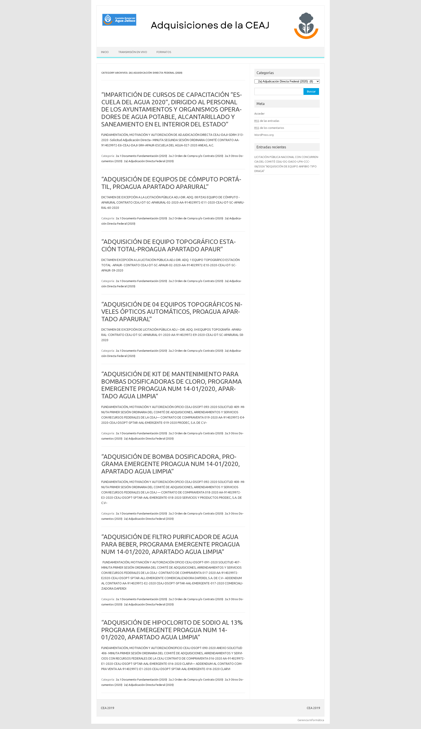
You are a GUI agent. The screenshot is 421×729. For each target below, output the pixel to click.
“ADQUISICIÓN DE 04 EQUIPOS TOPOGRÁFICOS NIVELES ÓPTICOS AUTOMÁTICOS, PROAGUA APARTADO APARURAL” (171, 311)
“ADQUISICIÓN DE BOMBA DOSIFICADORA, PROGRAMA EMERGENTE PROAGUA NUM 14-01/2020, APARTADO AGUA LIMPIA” (170, 464)
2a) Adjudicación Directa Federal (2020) (149, 161)
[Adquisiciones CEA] (210, 39)
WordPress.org (264, 134)
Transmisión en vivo (132, 52)
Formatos (164, 52)
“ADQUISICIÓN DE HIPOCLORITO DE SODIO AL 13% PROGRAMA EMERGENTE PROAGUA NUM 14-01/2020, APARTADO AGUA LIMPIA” (172, 629)
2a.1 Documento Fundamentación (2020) (141, 155)
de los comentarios (269, 127)
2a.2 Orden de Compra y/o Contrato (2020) (196, 155)
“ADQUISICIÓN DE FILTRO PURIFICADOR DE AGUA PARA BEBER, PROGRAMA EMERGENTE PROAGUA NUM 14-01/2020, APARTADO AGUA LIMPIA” (170, 544)
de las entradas (266, 120)
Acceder (259, 113)
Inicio (105, 52)
